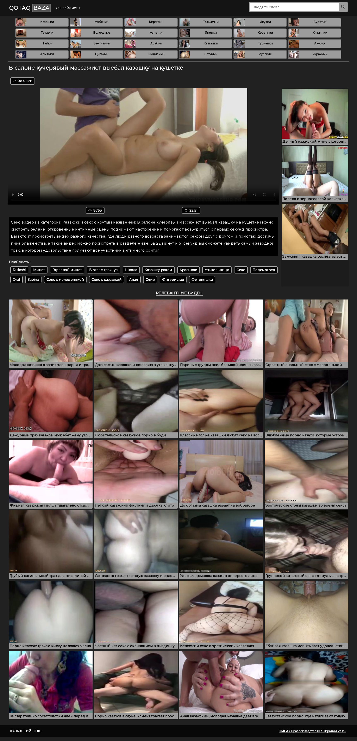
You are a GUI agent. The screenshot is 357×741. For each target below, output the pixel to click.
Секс (241, 270)
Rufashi (19, 270)
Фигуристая (173, 280)
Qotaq (29, 8)
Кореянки (265, 32)
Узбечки (101, 22)
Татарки (47, 32)
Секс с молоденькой (65, 280)
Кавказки (211, 43)
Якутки (265, 22)
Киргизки (156, 22)
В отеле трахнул (103, 270)
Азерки (319, 43)
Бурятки (319, 22)
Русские (265, 54)
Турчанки (265, 43)
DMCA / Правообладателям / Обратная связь (312, 731)
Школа (131, 270)
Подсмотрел (264, 270)
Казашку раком (158, 270)
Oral (16, 280)
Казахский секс (26, 731)
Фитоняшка (202, 280)
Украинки (319, 54)
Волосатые (101, 32)
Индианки (156, 54)
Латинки (211, 54)
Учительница (217, 270)
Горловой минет (67, 270)
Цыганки (101, 54)
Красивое (188, 270)
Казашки (47, 22)
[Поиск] (343, 7)
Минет (39, 270)
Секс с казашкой (107, 280)
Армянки (47, 54)
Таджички (211, 22)
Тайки (47, 43)
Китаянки (320, 32)
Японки (211, 32)
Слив (150, 280)
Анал (133, 280)
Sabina (33, 280)
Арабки (156, 43)
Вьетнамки (101, 43)
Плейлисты (69, 8)
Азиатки (156, 32)
